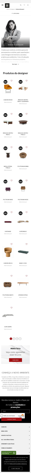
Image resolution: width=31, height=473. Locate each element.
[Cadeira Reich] (8, 252)
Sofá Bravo (23, 231)
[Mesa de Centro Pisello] (23, 122)
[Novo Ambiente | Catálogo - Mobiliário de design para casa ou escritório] (7, 5)
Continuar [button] (15, 468)
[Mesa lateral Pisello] (8, 155)
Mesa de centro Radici (8, 133)
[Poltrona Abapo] (8, 284)
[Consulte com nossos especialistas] (8, 453)
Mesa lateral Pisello (8, 167)
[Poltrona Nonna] (23, 155)
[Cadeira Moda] (8, 88)
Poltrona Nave (8, 199)
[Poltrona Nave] (8, 188)
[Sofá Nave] (8, 220)
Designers (12, 9)
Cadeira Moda (7, 100)
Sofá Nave (8, 231)
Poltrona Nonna (23, 166)
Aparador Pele (23, 295)
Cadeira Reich (8, 263)
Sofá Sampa (8, 326)
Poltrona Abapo (8, 295)
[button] (13, 79)
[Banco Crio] (23, 252)
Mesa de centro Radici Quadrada (23, 100)
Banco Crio (23, 263)
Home (8, 9)
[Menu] (2, 5)
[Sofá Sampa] (8, 315)
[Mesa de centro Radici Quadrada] (23, 88)
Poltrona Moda (23, 199)
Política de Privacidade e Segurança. (18, 463)
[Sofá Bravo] (23, 220)
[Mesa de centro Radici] (8, 122)
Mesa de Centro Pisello (23, 133)
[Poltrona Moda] (23, 188)
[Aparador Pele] (23, 284)
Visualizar (8, 107)
